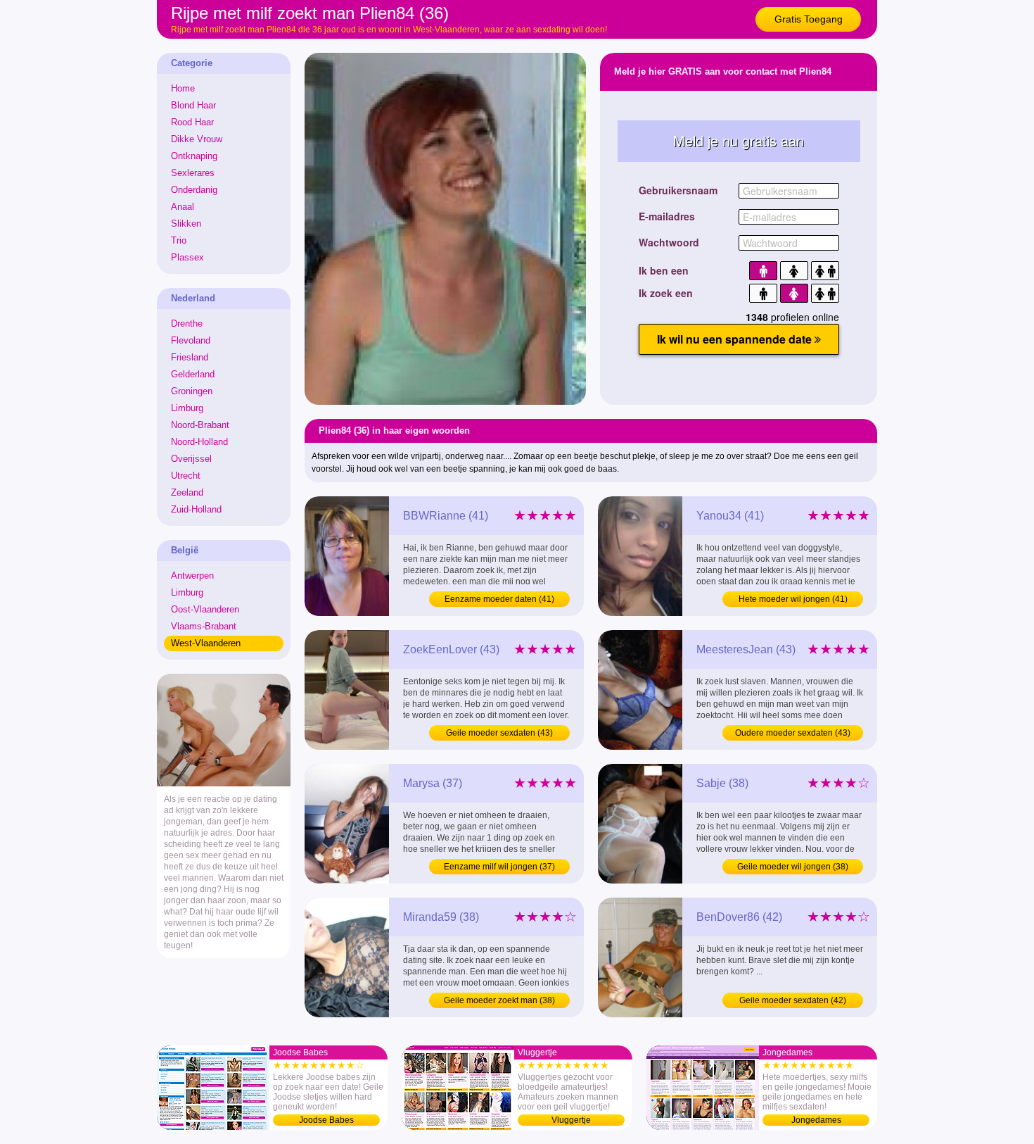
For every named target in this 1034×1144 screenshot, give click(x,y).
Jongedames (816, 1120)
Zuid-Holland (196, 509)
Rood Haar (192, 122)
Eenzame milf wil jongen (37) (499, 867)
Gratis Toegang (808, 19)
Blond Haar (193, 105)
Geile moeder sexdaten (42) (792, 1000)
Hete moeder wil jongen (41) (793, 599)
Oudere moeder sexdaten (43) (792, 733)
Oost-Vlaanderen (205, 609)
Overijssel (191, 458)
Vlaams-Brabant (203, 626)
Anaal (182, 206)
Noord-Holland (199, 441)
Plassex (187, 257)
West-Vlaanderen (206, 643)
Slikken (186, 223)
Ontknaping (194, 156)
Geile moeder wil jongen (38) (792, 867)
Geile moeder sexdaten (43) (499, 733)
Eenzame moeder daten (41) (499, 599)
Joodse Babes (326, 1120)
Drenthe (187, 323)
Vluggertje (571, 1120)
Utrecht (185, 475)
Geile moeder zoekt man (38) (499, 1000)
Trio (178, 240)
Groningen (191, 391)
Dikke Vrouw (196, 139)
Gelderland (193, 374)
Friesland (189, 357)
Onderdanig (194, 189)
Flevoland (190, 340)
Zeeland (187, 492)
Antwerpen (192, 575)
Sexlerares (193, 173)
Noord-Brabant (200, 425)
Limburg (187, 408)
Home (183, 88)
